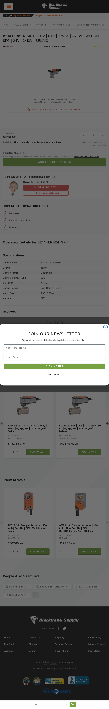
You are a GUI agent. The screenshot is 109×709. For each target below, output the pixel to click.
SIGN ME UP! (54, 366)
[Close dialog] (105, 327)
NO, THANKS (54, 375)
